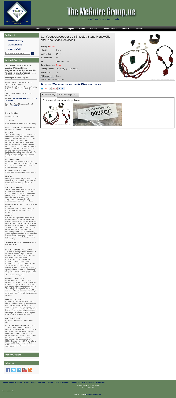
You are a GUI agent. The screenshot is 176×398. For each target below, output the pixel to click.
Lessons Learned (109, 29)
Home (38, 29)
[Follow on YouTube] (24, 370)
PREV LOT (47, 84)
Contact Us (139, 29)
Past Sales (100, 383)
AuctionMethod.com (93, 394)
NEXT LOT (73, 84)
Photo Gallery (48, 95)
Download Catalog (15, 45)
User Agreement (88, 383)
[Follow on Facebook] (8, 370)
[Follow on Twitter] (13, 370)
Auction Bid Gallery (15, 41)
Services (93, 29)
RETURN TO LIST (61, 84)
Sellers (82, 29)
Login (48, 29)
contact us (15, 106)
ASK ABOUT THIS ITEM (92, 84)
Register (59, 29)
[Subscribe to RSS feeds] (30, 370)
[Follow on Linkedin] (19, 370)
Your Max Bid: (46, 58)
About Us (125, 29)
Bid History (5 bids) (68, 95)
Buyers (71, 29)
